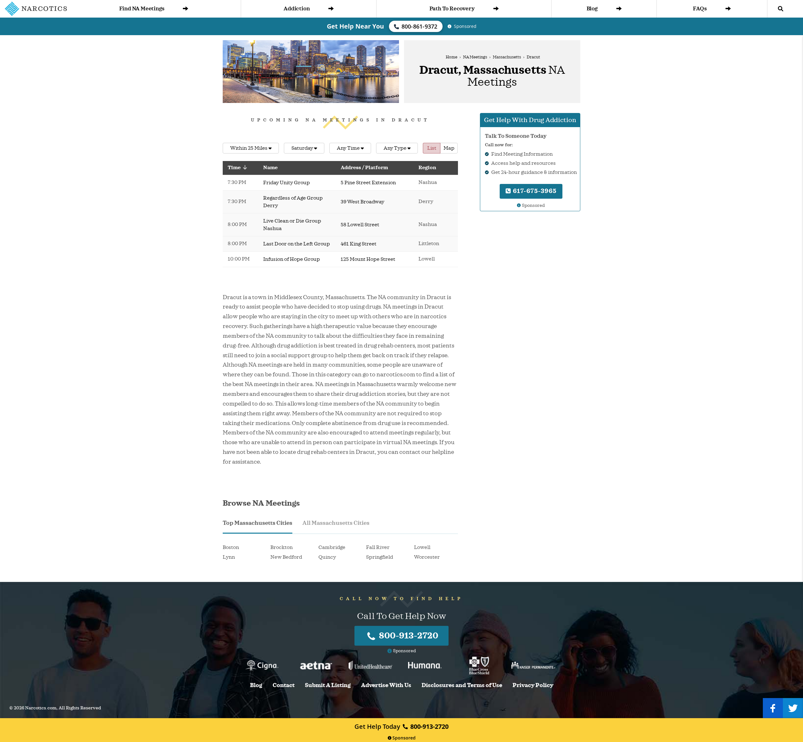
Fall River (378, 547)
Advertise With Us (386, 685)
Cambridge (331, 547)
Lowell (422, 547)
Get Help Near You (355, 26)
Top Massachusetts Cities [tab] (257, 522)
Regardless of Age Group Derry (293, 202)
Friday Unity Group (286, 183)
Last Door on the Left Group (296, 244)
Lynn (229, 557)
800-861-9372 (420, 26)
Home (451, 57)
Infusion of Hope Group (291, 259)
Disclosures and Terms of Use (462, 685)
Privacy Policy (533, 685)
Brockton (281, 547)
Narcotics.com (40, 708)
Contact (284, 685)
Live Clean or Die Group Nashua (292, 225)
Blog (592, 8)
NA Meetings (475, 57)
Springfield (379, 557)
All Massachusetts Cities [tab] (336, 522)
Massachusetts (507, 57)
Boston (231, 547)
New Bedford (286, 557)
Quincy (327, 557)
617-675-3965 (533, 191)
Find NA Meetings (141, 8)
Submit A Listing (328, 685)
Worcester (427, 557)
